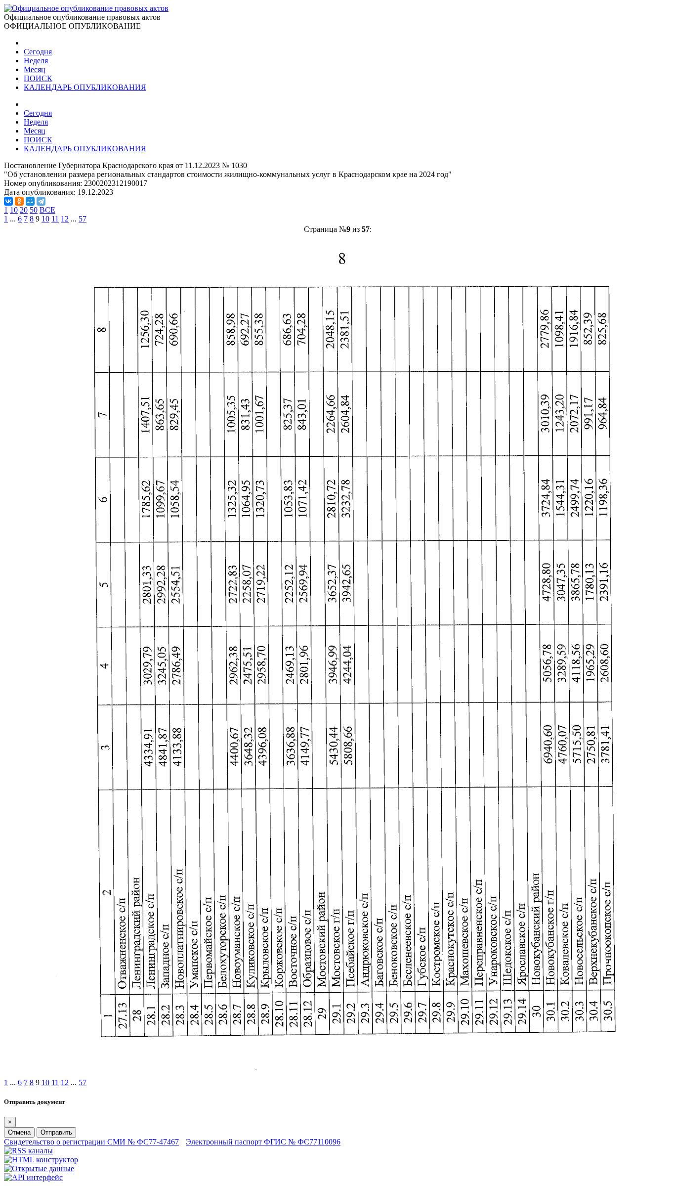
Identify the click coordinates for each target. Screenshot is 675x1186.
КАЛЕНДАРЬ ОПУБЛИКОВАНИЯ (85, 87)
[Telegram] (41, 201)
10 (14, 210)
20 (24, 210)
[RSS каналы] (28, 1150)
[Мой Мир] (30, 201)
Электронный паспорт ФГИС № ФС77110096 (263, 1142)
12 (65, 219)
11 (55, 219)
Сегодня (38, 51)
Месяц (34, 69)
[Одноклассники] (19, 201)
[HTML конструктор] (41, 1159)
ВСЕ (47, 210)
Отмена (19, 1132)
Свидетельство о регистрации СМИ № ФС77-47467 (91, 1142)
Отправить (56, 1132)
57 (82, 219)
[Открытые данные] (39, 1168)
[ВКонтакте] (8, 201)
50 (34, 210)
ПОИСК (38, 78)
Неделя (36, 60)
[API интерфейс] (33, 1177)
